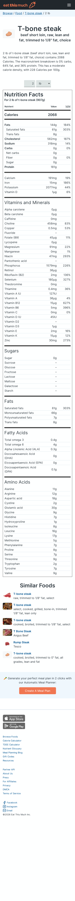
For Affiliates (9, 781)
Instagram (12, 806)
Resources (8, 760)
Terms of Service (12, 793)
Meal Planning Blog (12, 752)
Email (9, 810)
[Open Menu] (69, 4)
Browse (8, 13)
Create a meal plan (37, 690)
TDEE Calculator (11, 744)
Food (18, 13)
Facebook (12, 802)
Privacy (6, 785)
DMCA (6, 789)
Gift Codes (8, 756)
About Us (8, 773)
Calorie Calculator (12, 740)
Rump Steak (21, 642)
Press (6, 777)
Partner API (9, 769)
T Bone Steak (22, 631)
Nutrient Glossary (12, 748)
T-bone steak (33, 13)
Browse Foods (10, 736)
